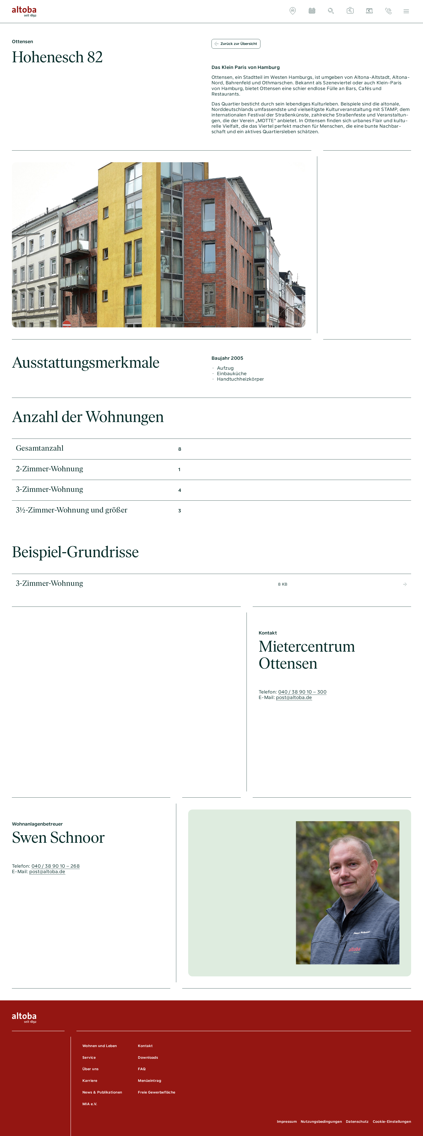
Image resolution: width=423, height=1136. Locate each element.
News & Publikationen (102, 1092)
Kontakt (145, 1046)
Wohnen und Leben (99, 1046)
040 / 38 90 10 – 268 (56, 866)
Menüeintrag (149, 1081)
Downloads (148, 1057)
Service (89, 1057)
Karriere (89, 1081)
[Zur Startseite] (24, 11)
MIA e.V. (89, 1104)
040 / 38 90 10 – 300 (302, 692)
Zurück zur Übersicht (239, 44)
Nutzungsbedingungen (321, 1121)
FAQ (142, 1069)
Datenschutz (357, 1121)
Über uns (90, 1069)
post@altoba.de (294, 697)
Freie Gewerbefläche (156, 1092)
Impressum (287, 1121)
